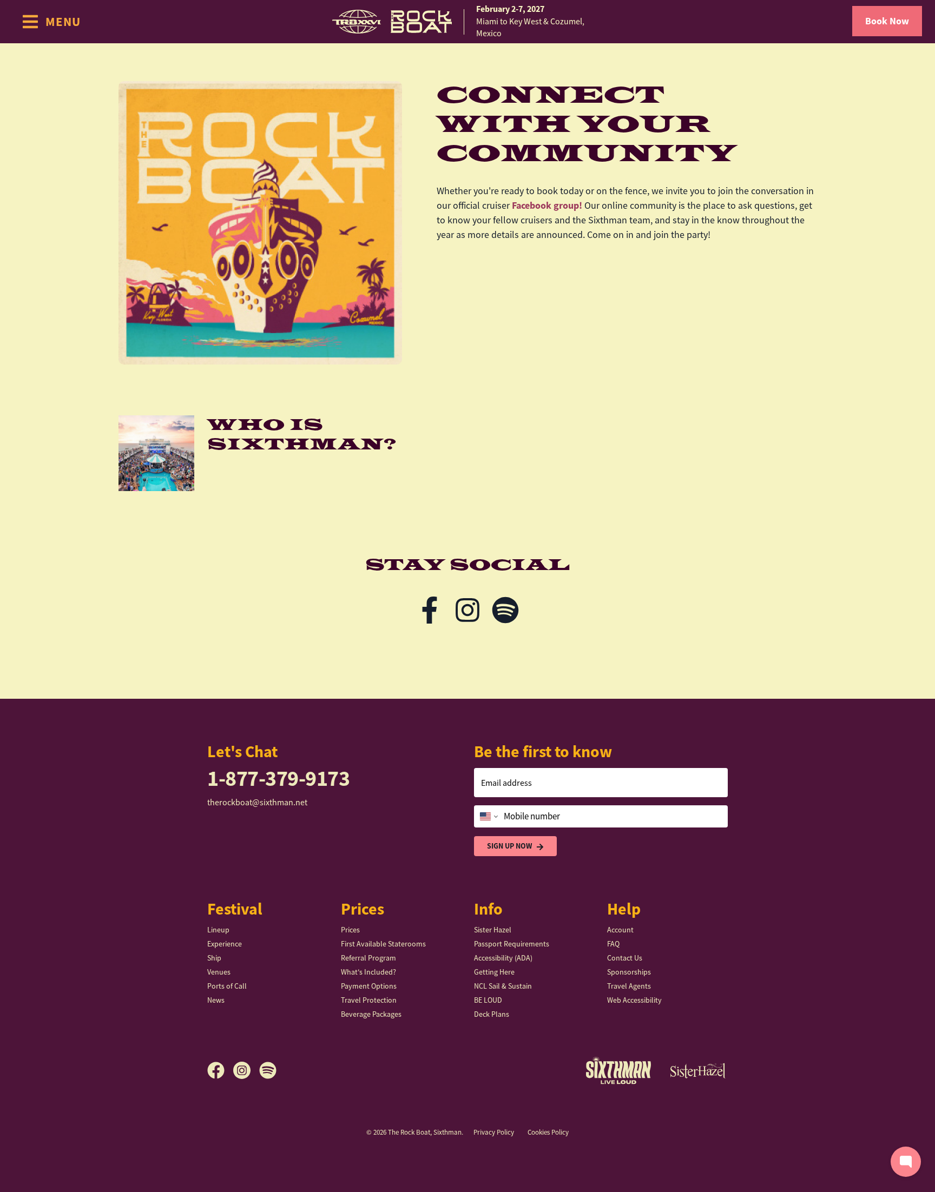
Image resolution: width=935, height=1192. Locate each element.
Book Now (887, 21)
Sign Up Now (509, 846)
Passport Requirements (511, 944)
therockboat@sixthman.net (257, 802)
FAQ (613, 944)
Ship (214, 958)
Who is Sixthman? (301, 434)
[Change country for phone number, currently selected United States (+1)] (488, 816)
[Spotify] (505, 610)
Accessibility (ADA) (503, 958)
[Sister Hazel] (698, 1070)
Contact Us (624, 958)
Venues (219, 972)
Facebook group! (547, 205)
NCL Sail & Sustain (503, 986)
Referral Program (368, 958)
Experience (224, 944)
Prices (350, 930)
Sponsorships (629, 972)
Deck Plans (491, 1014)
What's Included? (368, 972)
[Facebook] (429, 610)
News (216, 1000)
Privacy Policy (493, 1132)
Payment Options (369, 986)
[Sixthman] (618, 1070)
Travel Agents (629, 986)
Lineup (218, 930)
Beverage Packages (371, 1014)
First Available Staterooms (383, 944)
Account (620, 930)
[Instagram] (467, 610)
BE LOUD (488, 1000)
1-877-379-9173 (278, 778)
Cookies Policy (548, 1132)
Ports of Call (227, 986)
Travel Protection (369, 1000)
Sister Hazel (492, 930)
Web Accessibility (634, 1000)
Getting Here (494, 972)
